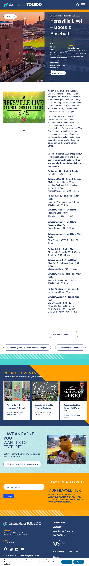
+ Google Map (78, 56)
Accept (66, 562)
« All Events (10, 16)
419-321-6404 (9, 542)
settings (7, 564)
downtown (54, 60)
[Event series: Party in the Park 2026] (19, 414)
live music (54, 67)
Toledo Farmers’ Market (70, 347)
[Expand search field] (77, 4)
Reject (79, 562)
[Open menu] (83, 4)
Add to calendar (63, 334)
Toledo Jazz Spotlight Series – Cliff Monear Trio (72, 408)
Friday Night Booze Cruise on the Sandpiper (27, 347)
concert (53, 58)
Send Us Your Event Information (22, 464)
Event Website (58, 73)
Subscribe (8, 496)
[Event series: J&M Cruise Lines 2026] (48, 414)
